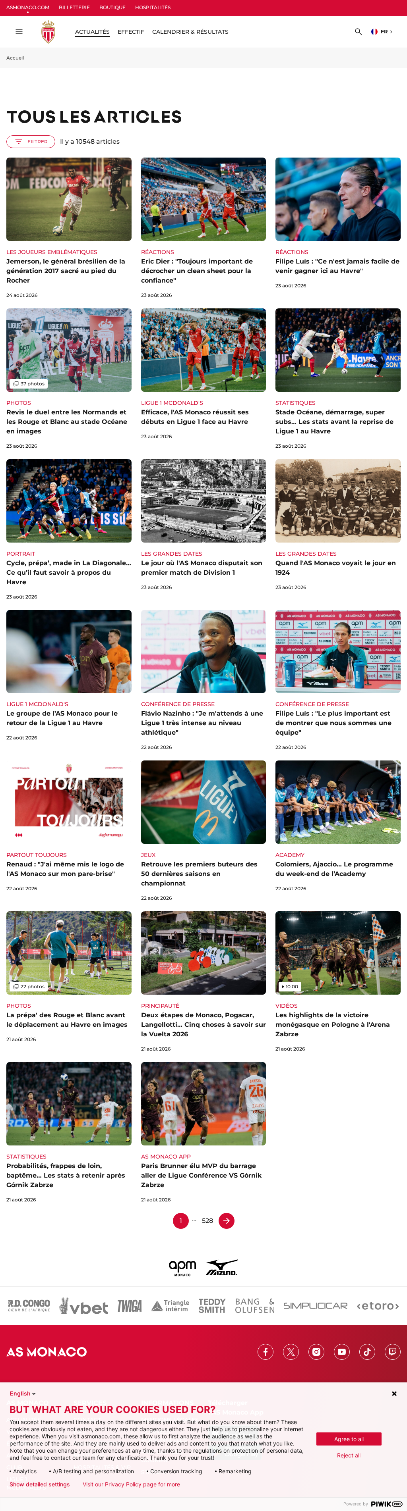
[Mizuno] (221, 1267)
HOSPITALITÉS (153, 7)
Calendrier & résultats (190, 31)
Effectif (131, 31)
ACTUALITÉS (92, 31)
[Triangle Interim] (170, 1306)
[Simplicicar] (315, 1306)
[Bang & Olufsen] (254, 1306)
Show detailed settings (40, 1484)
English (20, 1393)
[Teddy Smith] (212, 1306)
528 (207, 1220)
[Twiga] (129, 1306)
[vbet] (83, 1306)
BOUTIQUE (112, 7)
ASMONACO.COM (27, 7)
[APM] (182, 1267)
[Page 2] (227, 1221)
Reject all (348, 1455)
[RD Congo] (29, 1306)
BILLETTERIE (74, 7)
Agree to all (349, 1439)
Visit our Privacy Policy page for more (131, 1484)
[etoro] (378, 1306)
